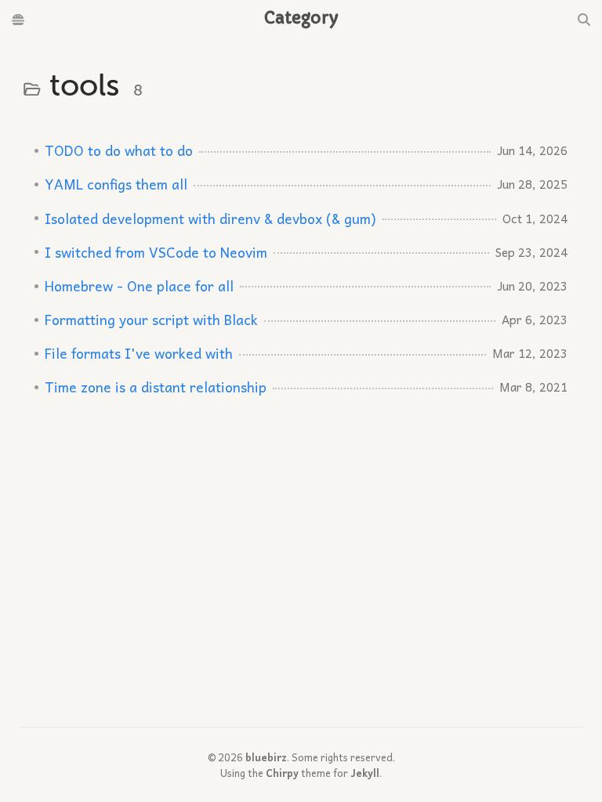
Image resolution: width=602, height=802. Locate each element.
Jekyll (364, 772)
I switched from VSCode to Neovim (156, 252)
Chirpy (282, 772)
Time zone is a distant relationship (156, 387)
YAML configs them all (116, 184)
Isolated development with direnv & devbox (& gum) (210, 218)
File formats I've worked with (139, 353)
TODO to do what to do (119, 150)
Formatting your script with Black (151, 319)
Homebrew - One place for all (139, 285)
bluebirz (266, 757)
